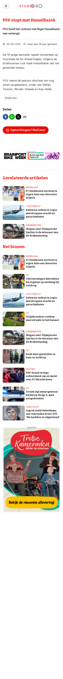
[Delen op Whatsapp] (12, 117)
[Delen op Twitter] (18, 117)
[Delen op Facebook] (5, 117)
